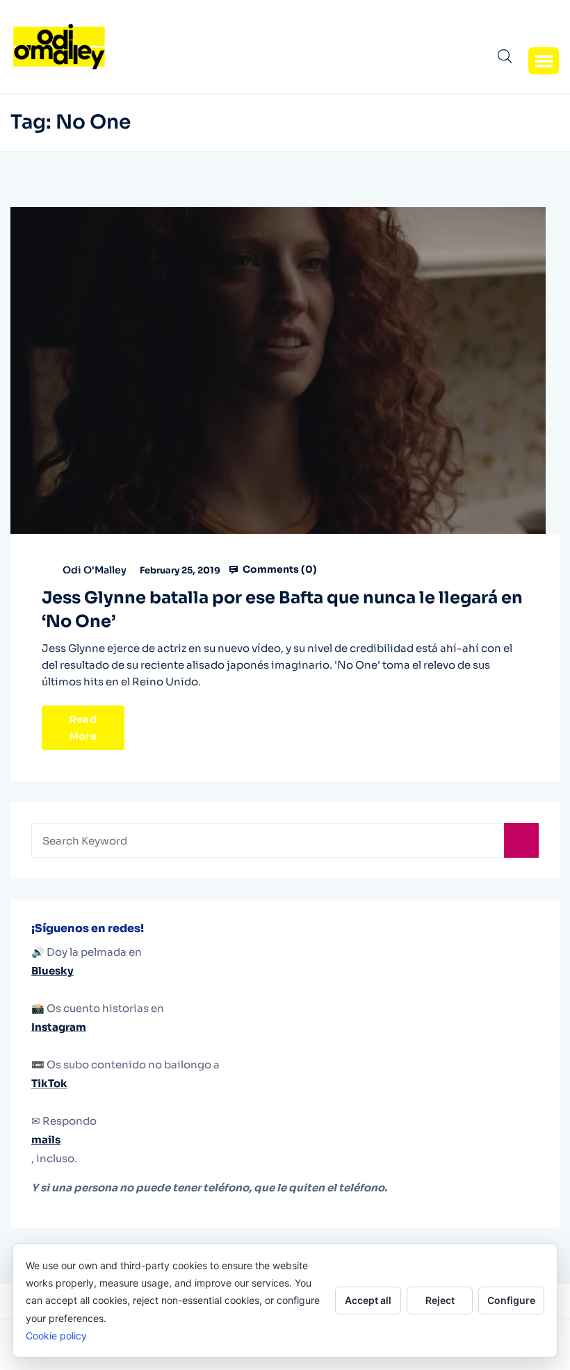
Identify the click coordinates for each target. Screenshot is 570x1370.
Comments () (279, 569)
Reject (440, 1300)
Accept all (368, 1300)
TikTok (49, 1083)
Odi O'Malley (95, 570)
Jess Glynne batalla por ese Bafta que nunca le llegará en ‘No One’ (282, 609)
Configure (511, 1300)
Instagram (58, 1027)
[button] (543, 60)
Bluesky (52, 970)
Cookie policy (56, 1336)
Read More (83, 727)
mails (45, 1139)
